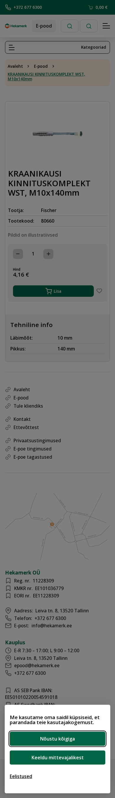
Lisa (57, 291)
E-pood (44, 26)
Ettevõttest (26, 427)
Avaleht (15, 66)
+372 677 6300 (28, 7)
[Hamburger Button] (106, 26)
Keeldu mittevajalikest (58, 757)
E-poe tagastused (33, 457)
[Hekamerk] (16, 26)
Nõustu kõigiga (57, 739)
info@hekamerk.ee (52, 625)
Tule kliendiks (28, 406)
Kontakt (22, 419)
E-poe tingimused (33, 449)
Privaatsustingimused (37, 440)
